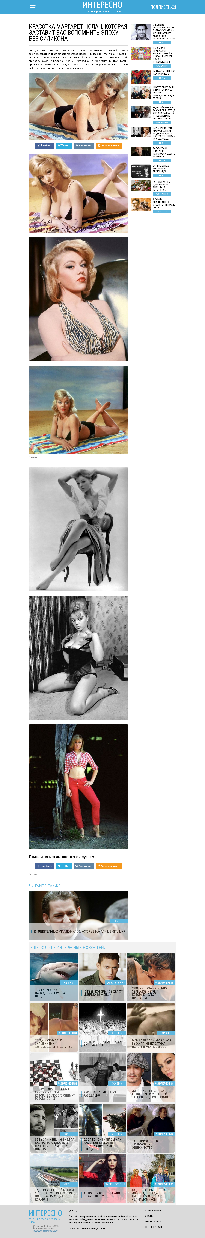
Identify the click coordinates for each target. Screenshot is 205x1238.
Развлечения (153, 1210)
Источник (33, 874)
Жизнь (149, 1216)
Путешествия (153, 1227)
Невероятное (153, 1221)
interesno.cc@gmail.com (45, 1230)
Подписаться (163, 7)
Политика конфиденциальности (89, 1228)
